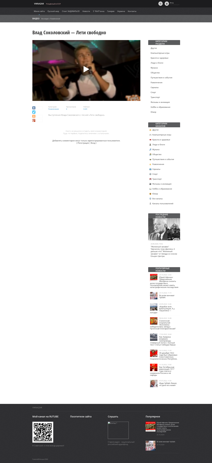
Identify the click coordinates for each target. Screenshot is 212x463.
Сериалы (155, 87)
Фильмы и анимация (160, 102)
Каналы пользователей (162, 203)
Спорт (153, 92)
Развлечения (55, 19)
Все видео (45, 19)
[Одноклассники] (37, 116)
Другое (154, 48)
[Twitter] (33, 112)
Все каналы (157, 198)
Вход (93, 143)
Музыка (154, 67)
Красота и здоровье (159, 58)
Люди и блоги (157, 63)
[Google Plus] (37, 120)
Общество (155, 72)
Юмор (153, 112)
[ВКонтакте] (37, 107)
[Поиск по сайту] (160, 3)
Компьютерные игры (160, 53)
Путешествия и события (161, 77)
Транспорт (155, 97)
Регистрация (83, 143)
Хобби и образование (160, 107)
